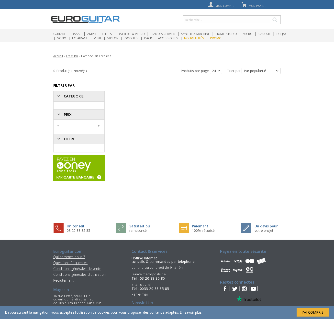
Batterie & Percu (131, 34)
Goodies (131, 38)
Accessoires (168, 38)
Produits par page (195, 70)
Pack (148, 38)
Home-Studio (226, 34)
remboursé (138, 230)
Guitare (59, 34)
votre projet (264, 230)
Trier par (234, 70)
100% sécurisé (203, 230)
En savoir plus (190, 312)
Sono (61, 38)
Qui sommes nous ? (69, 257)
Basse (76, 34)
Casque (264, 34)
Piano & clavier (163, 34)
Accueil (58, 56)
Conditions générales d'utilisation (79, 274)
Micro (248, 34)
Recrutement (63, 280)
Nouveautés (194, 38)
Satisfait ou (139, 226)
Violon (113, 38)
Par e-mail (140, 294)
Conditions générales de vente (77, 268)
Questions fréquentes (70, 262)
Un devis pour (266, 226)
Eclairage (80, 38)
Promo (216, 38)
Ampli (91, 34)
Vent (97, 38)
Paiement (200, 226)
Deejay (282, 34)
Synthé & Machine (195, 34)
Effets (107, 34)
